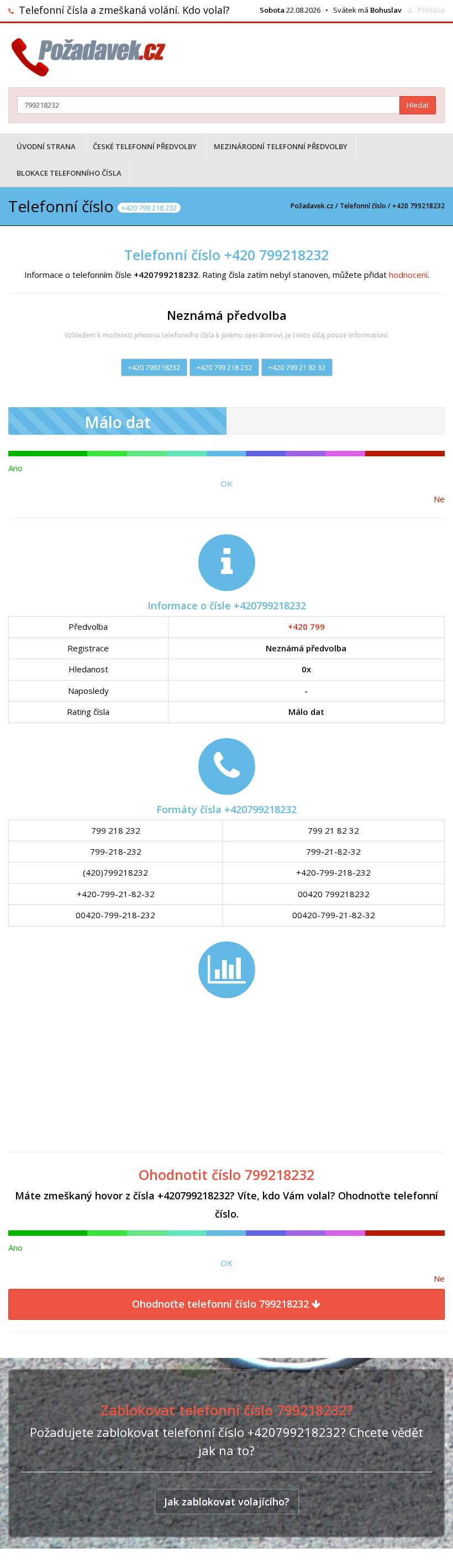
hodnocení (408, 274)
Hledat (418, 105)
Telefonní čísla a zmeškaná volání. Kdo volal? (124, 10)
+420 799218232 (154, 367)
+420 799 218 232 (224, 367)
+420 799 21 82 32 (296, 367)
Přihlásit (431, 10)
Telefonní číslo (363, 205)
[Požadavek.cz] (92, 57)
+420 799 (306, 626)
